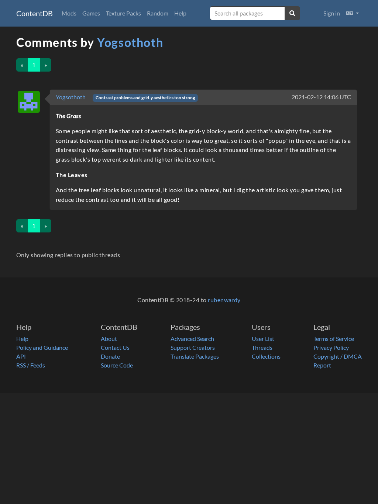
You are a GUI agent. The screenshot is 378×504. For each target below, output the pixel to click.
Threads (262, 347)
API (21, 356)
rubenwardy (224, 299)
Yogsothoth (130, 42)
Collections (266, 356)
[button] (352, 13)
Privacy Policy (331, 347)
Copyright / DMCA (337, 356)
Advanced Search (192, 338)
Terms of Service (333, 338)
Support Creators (193, 347)
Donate (110, 356)
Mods (69, 13)
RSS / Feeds (30, 365)
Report (322, 365)
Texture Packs (123, 13)
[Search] (292, 13)
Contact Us (115, 347)
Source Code (117, 365)
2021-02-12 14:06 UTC (321, 96)
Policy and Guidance (42, 347)
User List (263, 338)
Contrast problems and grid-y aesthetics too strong (145, 97)
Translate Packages (195, 356)
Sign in (331, 13)
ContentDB (34, 13)
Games (91, 13)
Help (180, 13)
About (109, 338)
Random (157, 13)
